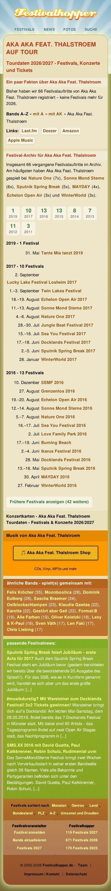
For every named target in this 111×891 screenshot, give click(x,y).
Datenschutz (76, 874)
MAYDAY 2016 (55, 477)
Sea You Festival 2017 (63, 334)
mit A (38, 114)
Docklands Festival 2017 (66, 342)
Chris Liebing (20, 630)
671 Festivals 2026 (82, 840)
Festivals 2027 (29, 848)
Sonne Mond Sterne (84, 178)
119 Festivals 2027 (82, 832)
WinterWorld (73, 195)
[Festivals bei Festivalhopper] (55, 12)
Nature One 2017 (58, 317)
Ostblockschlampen (27, 605)
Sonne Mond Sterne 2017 (66, 308)
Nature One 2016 (58, 417)
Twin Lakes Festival (61, 291)
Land (93, 805)
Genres (78, 805)
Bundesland (23, 813)
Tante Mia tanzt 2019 (62, 253)
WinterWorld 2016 (59, 486)
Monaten (59, 805)
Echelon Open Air (24, 195)
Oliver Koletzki (66, 617)
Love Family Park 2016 (64, 434)
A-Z (52, 813)
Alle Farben (28, 617)
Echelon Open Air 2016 (64, 400)
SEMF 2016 (52, 383)
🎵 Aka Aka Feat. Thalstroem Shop (56, 553)
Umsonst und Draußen (80, 813)
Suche (91, 29)
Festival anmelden (29, 832)
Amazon (70, 131)
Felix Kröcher (20, 592)
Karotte (14, 611)
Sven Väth (46, 624)
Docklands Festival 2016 (66, 460)
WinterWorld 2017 (59, 360)
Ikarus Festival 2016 (61, 451)
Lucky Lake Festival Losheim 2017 (42, 282)
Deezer (50, 131)
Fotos (69, 29)
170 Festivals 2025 (82, 848)
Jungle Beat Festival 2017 (67, 325)
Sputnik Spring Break (38, 187)
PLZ (41, 813)
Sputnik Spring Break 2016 (68, 469)
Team (83, 865)
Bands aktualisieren (29, 840)
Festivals (24, 29)
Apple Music (20, 140)
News (49, 29)
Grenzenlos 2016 (58, 391)
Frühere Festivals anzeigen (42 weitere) (49, 502)
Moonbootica (58, 592)
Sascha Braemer (50, 599)
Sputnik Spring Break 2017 (68, 351)
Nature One (40, 178)
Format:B (87, 611)
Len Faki (76, 624)
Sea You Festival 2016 (63, 426)
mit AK (55, 114)
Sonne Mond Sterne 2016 (66, 408)
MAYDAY (81, 187)
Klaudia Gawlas (74, 605)
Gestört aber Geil (50, 611)
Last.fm (29, 131)
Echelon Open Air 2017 (64, 300)
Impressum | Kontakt (41, 874)
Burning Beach (56, 443)
